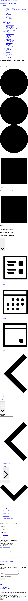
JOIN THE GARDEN (5, 588)
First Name (2, 571)
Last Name (2, 573)
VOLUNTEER (9, 0)
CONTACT (3, 0)
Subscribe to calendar (5, 482)
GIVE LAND (3, 587)
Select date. (2, 414)
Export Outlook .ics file (8, 518)
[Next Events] (3, 395)
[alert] (14, 173)
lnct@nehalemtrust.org (5, 547)
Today (1, 399)
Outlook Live (6, 513)
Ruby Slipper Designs (16, 597)
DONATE (2, 584)
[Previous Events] (15, 393)
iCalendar (5, 508)
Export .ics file (6, 516)
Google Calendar (7, 505)
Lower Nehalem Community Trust (8, 3)
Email (1, 576)
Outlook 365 (6, 510)
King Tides (5, 535)
